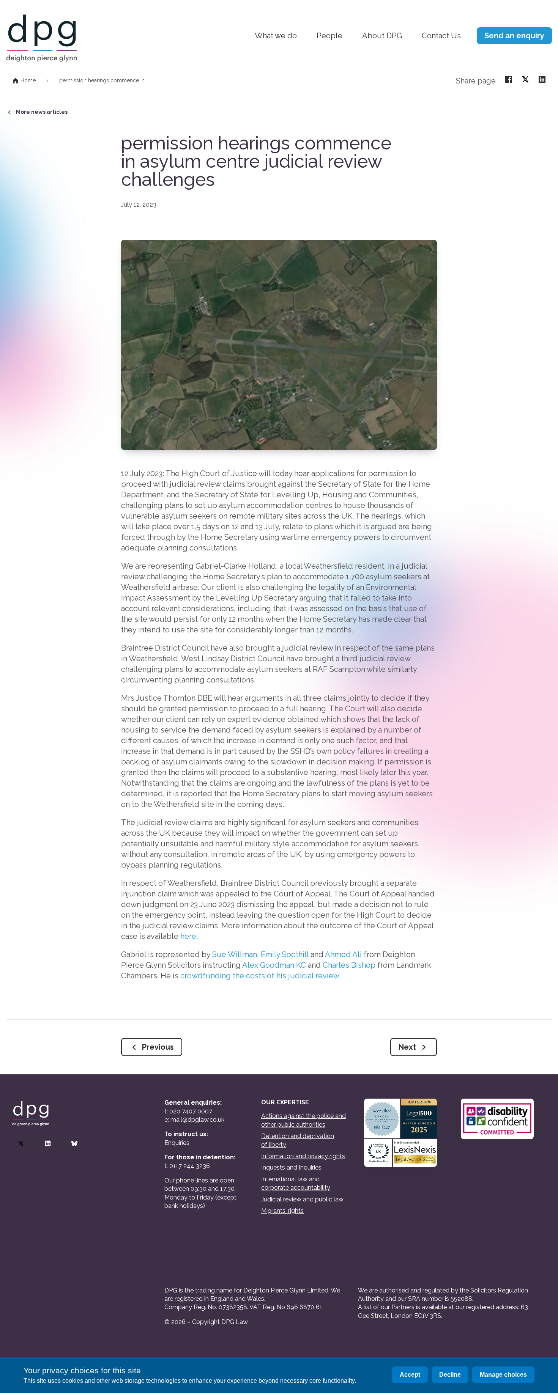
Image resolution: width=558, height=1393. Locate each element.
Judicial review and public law (302, 1199)
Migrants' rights (282, 1210)
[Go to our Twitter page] (20, 1143)
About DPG (382, 35)
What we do (276, 35)
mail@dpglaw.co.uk (197, 1119)
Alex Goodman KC (274, 965)
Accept (410, 1374)
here (188, 936)
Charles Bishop (349, 965)
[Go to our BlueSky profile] (74, 1143)
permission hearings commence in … (104, 80)
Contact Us (441, 35)
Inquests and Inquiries (291, 1167)
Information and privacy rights (303, 1156)
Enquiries (176, 1142)
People (329, 35)
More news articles (42, 112)
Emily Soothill (285, 954)
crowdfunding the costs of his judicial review (259, 975)
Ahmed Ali (343, 954)
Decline (450, 1374)
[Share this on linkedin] (542, 79)
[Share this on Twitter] (525, 79)
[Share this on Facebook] (508, 79)
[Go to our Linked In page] (47, 1143)
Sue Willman (234, 954)
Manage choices (503, 1374)
